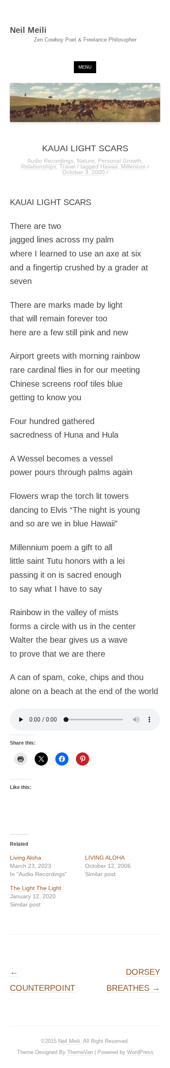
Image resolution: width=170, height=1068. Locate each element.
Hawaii (109, 166)
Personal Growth (120, 160)
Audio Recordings (50, 160)
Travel (67, 166)
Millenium (133, 166)
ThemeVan (80, 1052)
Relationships (38, 166)
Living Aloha (25, 857)
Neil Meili (28, 30)
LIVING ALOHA (105, 857)
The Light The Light (35, 888)
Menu (85, 67)
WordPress (140, 1052)
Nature (85, 160)
